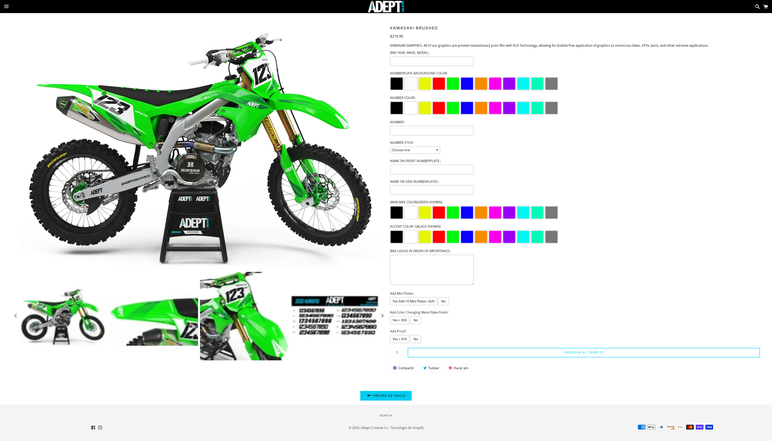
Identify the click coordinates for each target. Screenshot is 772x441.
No (443, 301)
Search (386, 415)
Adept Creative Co (375, 428)
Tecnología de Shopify (407, 428)
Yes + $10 (400, 339)
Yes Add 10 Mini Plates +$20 (413, 301)
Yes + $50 (400, 320)
